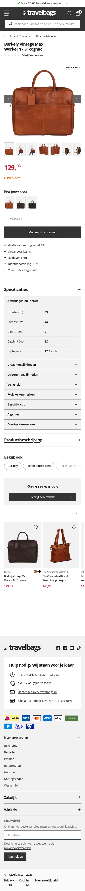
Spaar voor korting (44, 3)
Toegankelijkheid (46, 880)
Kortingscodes (13, 779)
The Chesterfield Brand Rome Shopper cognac (55, 578)
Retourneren (12, 766)
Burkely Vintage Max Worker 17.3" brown (15, 578)
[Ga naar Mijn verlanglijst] (69, 13)
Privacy (9, 880)
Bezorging (10, 746)
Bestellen (10, 752)
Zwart (39, 571)
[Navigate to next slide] (77, 513)
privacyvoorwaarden (17, 848)
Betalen (9, 759)
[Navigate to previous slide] (67, 513)
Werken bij (11, 785)
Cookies (24, 880)
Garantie (10, 772)
